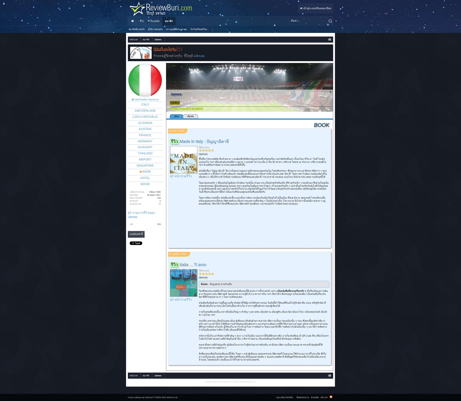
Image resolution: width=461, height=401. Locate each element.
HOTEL (145, 178)
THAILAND (145, 153)
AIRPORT (145, 159)
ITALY (145, 104)
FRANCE (145, 135)
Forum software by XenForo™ (153, 397)
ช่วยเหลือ (315, 397)
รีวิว (142, 21)
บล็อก (176, 116)
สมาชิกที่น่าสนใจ (137, 29)
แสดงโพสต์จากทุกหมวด (146, 99)
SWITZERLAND (145, 110)
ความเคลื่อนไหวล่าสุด (176, 29)
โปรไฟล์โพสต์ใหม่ (198, 29)
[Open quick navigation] (329, 39)
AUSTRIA (145, 129)
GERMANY (145, 141)
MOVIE (145, 184)
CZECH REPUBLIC (145, 116)
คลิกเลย (199, 56)
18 (159, 204)
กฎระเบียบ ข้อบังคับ (284, 397)
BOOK (147, 171)
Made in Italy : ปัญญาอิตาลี (204, 141)
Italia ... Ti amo (193, 264)
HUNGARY (145, 147)
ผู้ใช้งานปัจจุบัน (155, 29)
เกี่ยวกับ (190, 116)
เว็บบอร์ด (154, 21)
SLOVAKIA (145, 122)
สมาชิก (169, 21)
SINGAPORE (145, 165)
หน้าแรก (132, 21)
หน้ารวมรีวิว (183, 176)
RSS (331, 397)
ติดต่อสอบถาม (303, 397)
